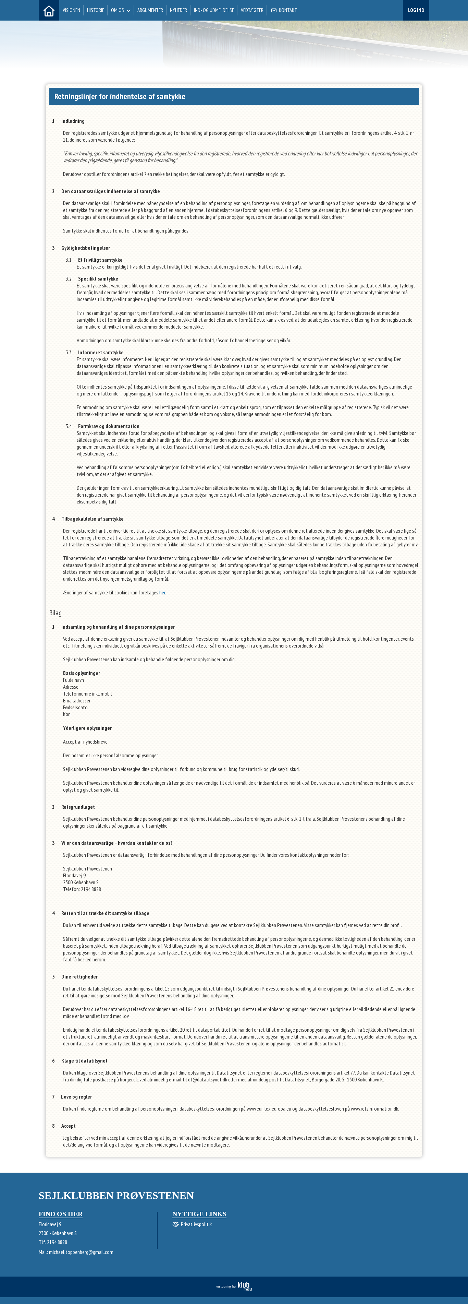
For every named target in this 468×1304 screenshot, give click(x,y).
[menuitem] (49, 10)
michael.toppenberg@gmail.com (81, 1251)
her (162, 592)
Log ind (416, 10)
